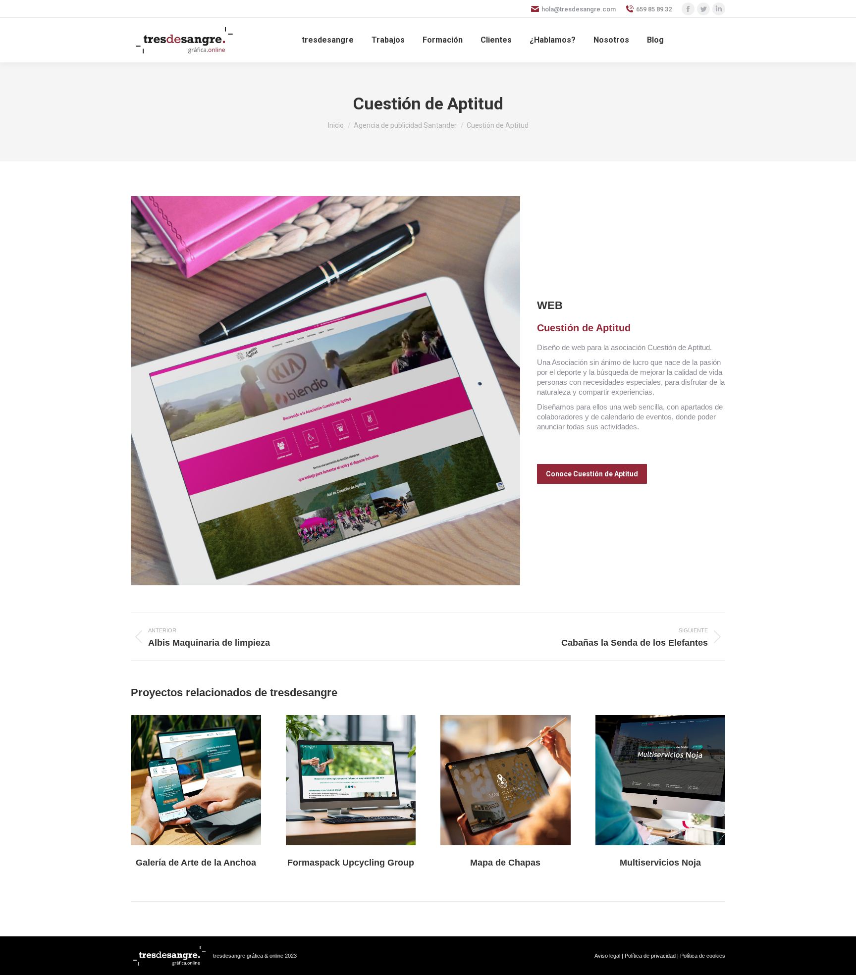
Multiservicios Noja (660, 863)
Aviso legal (607, 956)
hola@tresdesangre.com (578, 9)
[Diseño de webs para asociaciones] (325, 390)
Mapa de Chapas (505, 863)
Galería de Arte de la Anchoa (196, 863)
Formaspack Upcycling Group (350, 863)
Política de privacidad (650, 956)
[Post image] (196, 780)
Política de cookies (702, 956)
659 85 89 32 (654, 9)
